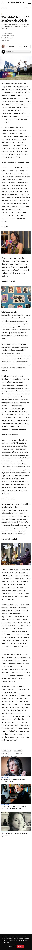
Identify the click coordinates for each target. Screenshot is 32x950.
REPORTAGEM (27, 8)
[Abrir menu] (29, 3)
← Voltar (4, 8)
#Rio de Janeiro (18, 750)
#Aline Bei (5, 753)
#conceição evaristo (16, 753)
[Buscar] (2, 3)
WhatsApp (26, 46)
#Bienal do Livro (7, 750)
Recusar (11, 946)
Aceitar (20, 946)
